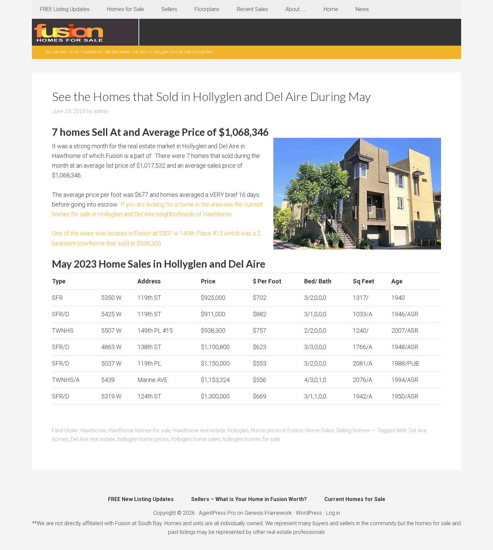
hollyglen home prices (143, 439)
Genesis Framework (268, 513)
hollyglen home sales (195, 439)
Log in (333, 513)
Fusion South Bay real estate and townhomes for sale (85, 32)
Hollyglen (238, 430)
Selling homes (352, 430)
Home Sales (319, 430)
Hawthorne (93, 430)
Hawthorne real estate (199, 430)
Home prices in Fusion (277, 430)
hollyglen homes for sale (251, 439)
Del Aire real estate (93, 439)
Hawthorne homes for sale (139, 430)
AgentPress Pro (217, 513)
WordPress (309, 513)
